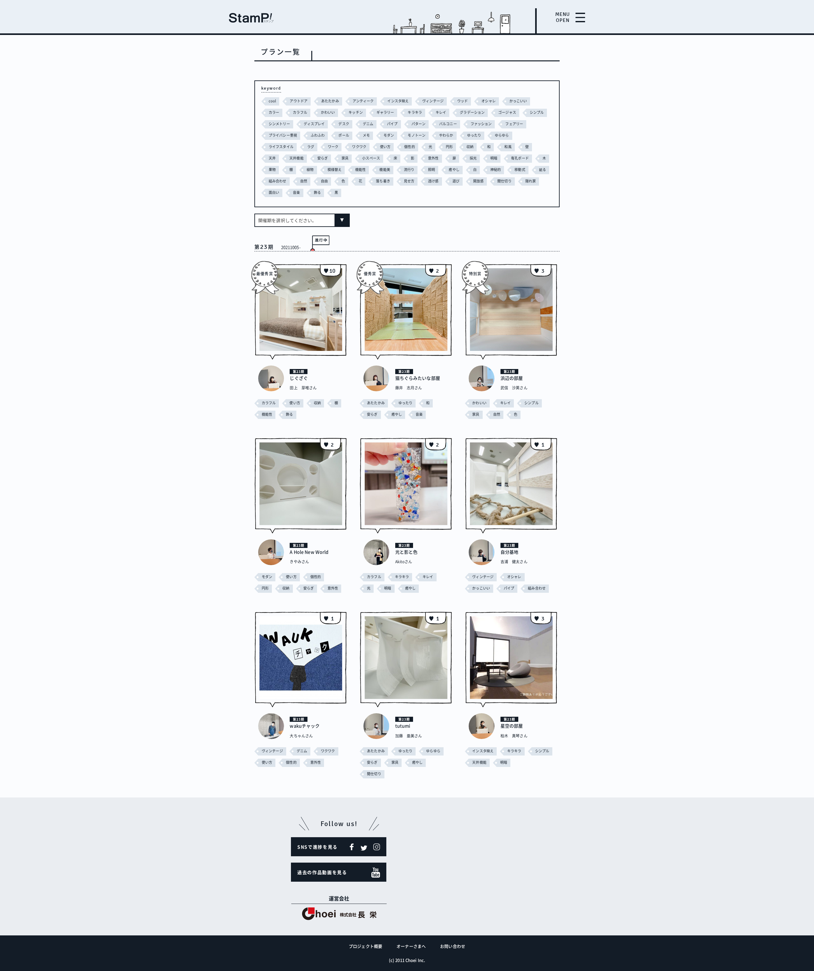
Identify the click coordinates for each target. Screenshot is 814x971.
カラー (274, 112)
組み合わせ (277, 181)
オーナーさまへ (411, 946)
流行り (409, 169)
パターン (418, 124)
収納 (469, 146)
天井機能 (296, 158)
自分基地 (509, 552)
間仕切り (504, 181)
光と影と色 (406, 552)
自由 (324, 181)
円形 (449, 146)
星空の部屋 (511, 725)
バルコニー (448, 124)
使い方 (385, 146)
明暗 (493, 158)
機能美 (384, 169)
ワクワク (359, 146)
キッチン (355, 112)
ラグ (310, 146)
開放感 (478, 181)
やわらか (446, 135)
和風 (507, 146)
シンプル (537, 112)
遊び (455, 181)
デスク (343, 124)
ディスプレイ (314, 124)
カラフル (300, 112)
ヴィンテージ (433, 101)
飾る (317, 192)
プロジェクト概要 (365, 946)
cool (272, 101)
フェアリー (514, 124)
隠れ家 (530, 181)
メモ (366, 135)
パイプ (392, 124)
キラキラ (415, 112)
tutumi (402, 725)
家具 (344, 158)
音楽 (296, 192)
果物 (272, 169)
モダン (388, 135)
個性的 (409, 146)
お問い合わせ (452, 946)
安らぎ (322, 158)
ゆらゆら (502, 135)
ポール (343, 135)
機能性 (360, 169)
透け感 (433, 181)
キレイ (441, 112)
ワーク (333, 146)
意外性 (433, 158)
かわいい (328, 112)
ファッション (481, 124)
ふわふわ (318, 135)
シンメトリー (279, 124)
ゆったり (474, 135)
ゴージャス (507, 112)
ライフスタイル (281, 146)
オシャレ (488, 101)
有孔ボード (520, 158)
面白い (274, 192)
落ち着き (383, 181)
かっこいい (518, 101)
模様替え (334, 169)
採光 (473, 158)
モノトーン (416, 135)
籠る (542, 169)
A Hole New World (309, 552)
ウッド (462, 101)
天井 (272, 158)
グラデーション (472, 112)
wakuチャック (305, 725)
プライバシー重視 (283, 135)
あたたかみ (330, 101)
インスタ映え (398, 101)
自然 (303, 181)
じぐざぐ (298, 378)
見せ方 (409, 181)
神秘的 (495, 169)
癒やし (454, 169)
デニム (368, 124)
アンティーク (363, 101)
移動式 (519, 169)
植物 (310, 169)
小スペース (371, 158)
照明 (431, 169)
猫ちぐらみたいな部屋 (417, 378)
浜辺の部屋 (511, 378)
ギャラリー (385, 112)
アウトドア (298, 101)
